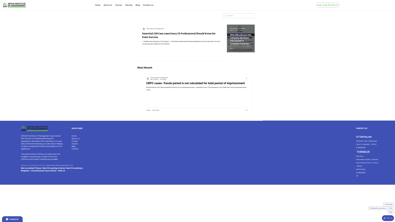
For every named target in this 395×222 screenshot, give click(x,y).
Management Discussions (238, 33)
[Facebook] (357, 176)
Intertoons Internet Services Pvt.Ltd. (59, 165)
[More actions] (247, 78)
